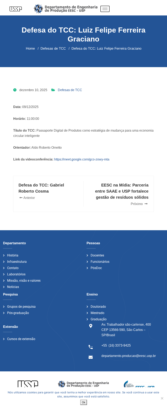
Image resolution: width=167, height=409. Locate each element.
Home (30, 48)
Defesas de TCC (70, 90)
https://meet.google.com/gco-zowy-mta (81, 159)
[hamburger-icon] (105, 9)
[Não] (162, 398)
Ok (83, 402)
